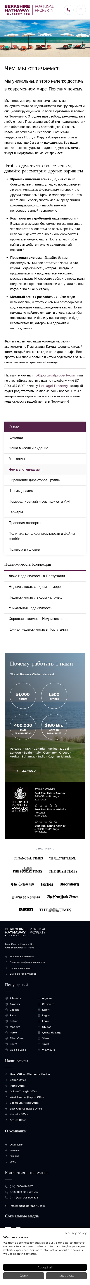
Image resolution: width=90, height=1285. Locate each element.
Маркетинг (17, 459)
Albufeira (15, 998)
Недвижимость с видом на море (35, 587)
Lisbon (14, 1021)
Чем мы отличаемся (25, 469)
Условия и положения (22, 956)
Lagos (46, 1015)
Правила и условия (24, 549)
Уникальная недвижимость (30, 608)
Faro (13, 1015)
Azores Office (18, 1120)
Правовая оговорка (25, 523)
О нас (14, 426)
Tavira (46, 1043)
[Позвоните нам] (69, 10)
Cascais (14, 1009)
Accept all (45, 1267)
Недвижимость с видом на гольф (35, 597)
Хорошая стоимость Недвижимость (37, 619)
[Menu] (81, 10)
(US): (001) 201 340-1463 (24, 1191)
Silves (45, 1038)
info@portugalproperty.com (53, 375)
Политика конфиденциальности (27, 962)
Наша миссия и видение (28, 448)
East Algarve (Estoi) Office (26, 1108)
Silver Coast (17, 1038)
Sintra (13, 1043)
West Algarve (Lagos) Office (27, 1097)
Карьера (14, 1155)
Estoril (46, 1009)
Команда (16, 437)
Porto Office (17, 1085)
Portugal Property (53, 386)
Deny (24, 1275)
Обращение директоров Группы (35, 480)
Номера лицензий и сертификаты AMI (40, 501)
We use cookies (15, 1237)
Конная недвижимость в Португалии (38, 629)
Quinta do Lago (51, 1032)
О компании (16, 1144)
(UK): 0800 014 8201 (21, 1186)
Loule (45, 1021)
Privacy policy (76, 1233)
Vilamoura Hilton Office (24, 1102)
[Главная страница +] (29, 10)
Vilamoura (48, 1049)
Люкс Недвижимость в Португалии (37, 576)
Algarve (47, 998)
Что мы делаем (21, 491)
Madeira (15, 1026)
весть (13, 1161)
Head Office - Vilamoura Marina (30, 1074)
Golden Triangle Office (23, 1091)
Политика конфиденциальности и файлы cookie (42, 536)
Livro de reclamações (23, 973)
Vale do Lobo (18, 1049)
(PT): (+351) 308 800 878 (24, 1197)
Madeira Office (19, 1114)
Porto (13, 1032)
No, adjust (66, 1275)
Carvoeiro (48, 1004)
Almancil (15, 1004)
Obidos (46, 1026)
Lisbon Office (18, 1079)
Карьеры (16, 512)
